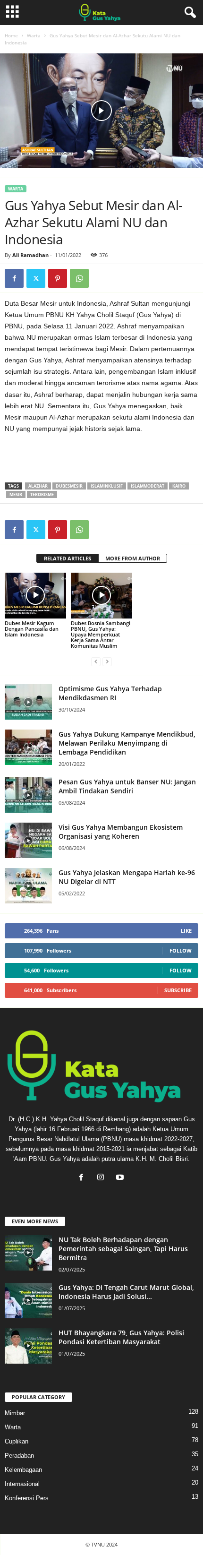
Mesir (15, 494)
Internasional (22, 1483)
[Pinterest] (57, 278)
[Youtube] (121, 1178)
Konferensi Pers (27, 1498)
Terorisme (42, 494)
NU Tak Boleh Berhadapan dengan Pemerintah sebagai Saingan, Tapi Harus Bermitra (123, 1248)
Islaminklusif (107, 486)
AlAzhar (38, 486)
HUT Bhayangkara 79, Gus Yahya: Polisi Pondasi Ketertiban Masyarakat (121, 1337)
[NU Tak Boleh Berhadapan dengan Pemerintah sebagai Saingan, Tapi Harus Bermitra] (28, 1253)
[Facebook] (14, 278)
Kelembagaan (23, 1469)
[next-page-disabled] (107, 662)
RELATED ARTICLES (67, 558)
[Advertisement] (122, 460)
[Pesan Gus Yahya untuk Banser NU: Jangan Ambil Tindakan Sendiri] (28, 795)
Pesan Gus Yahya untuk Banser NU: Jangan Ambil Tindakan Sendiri (127, 786)
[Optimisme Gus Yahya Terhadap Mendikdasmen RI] (28, 702)
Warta (34, 35)
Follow (180, 950)
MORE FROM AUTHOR (132, 558)
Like (186, 930)
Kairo (179, 486)
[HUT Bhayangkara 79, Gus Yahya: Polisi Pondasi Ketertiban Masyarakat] (28, 1346)
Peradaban (19, 1455)
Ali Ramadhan (30, 254)
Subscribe (178, 990)
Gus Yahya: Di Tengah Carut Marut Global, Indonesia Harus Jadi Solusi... (126, 1292)
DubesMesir (69, 486)
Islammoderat (147, 486)
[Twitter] (35, 278)
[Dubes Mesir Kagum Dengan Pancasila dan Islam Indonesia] (35, 596)
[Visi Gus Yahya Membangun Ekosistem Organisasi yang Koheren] (28, 840)
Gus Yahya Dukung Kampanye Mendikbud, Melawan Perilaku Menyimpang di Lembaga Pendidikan (127, 743)
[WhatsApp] (79, 278)
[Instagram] (102, 1178)
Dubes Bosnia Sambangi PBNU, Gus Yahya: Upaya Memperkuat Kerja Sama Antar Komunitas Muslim (100, 634)
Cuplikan (16, 1441)
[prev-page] (96, 662)
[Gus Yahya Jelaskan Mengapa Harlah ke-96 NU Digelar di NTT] (28, 885)
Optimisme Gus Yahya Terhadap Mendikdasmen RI (110, 693)
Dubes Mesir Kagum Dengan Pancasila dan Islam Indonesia (32, 628)
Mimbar (15, 1413)
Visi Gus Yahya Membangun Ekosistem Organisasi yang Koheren (121, 832)
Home (11, 35)
